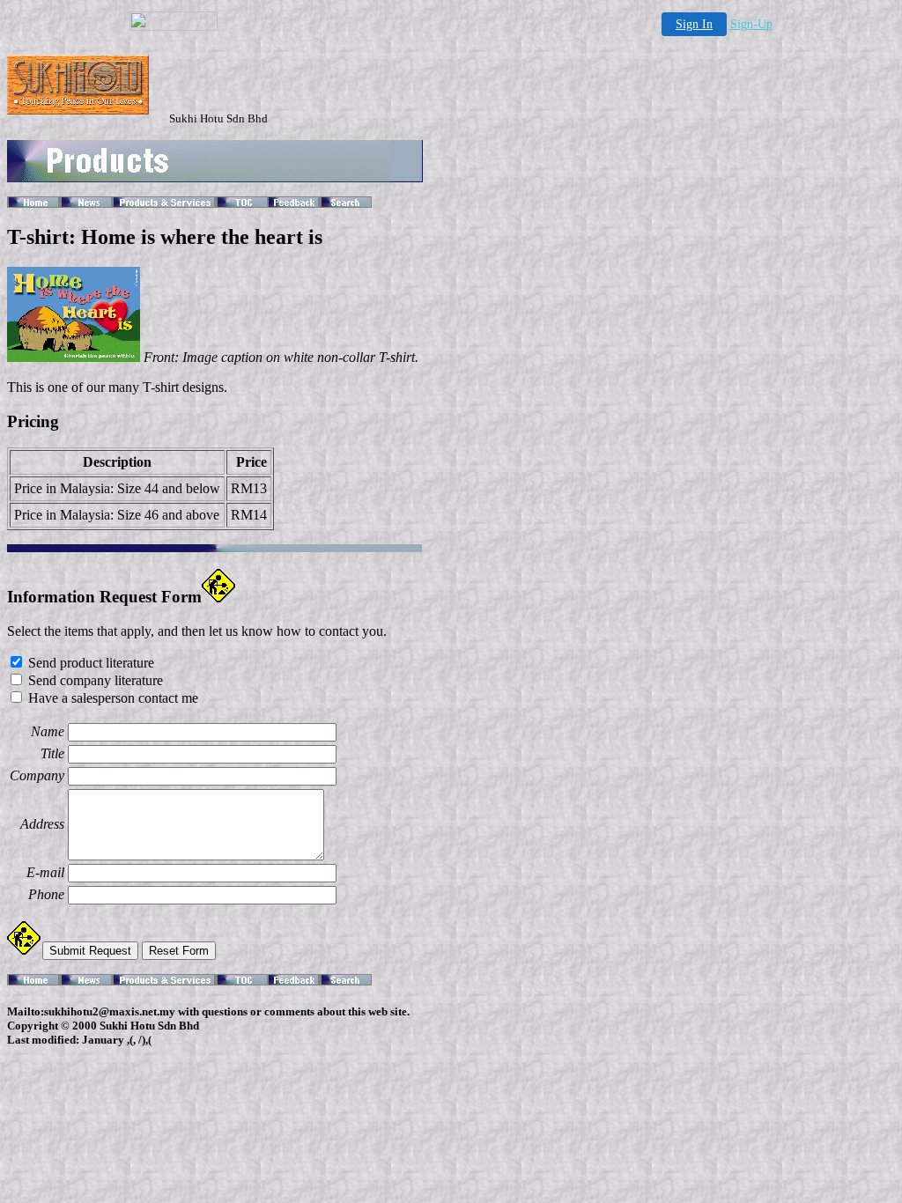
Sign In (694, 24)
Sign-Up (751, 24)
